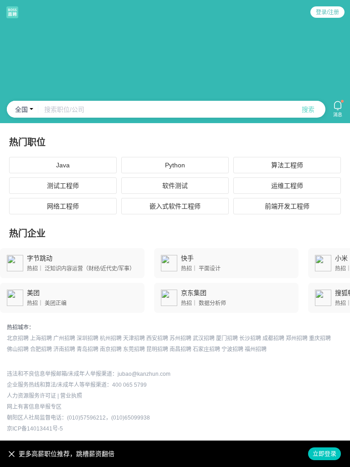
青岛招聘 (87, 349)
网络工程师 (63, 206)
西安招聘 (157, 338)
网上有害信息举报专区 (34, 407)
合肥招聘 (41, 349)
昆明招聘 (157, 349)
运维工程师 (287, 185)
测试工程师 (63, 185)
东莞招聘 (134, 349)
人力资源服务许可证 (31, 396)
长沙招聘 (250, 338)
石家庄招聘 (206, 349)
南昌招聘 (180, 349)
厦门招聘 (227, 338)
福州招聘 (256, 349)
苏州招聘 (180, 338)
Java (63, 165)
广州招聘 (64, 338)
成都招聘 (273, 338)
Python (175, 165)
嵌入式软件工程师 (175, 206)
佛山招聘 (18, 349)
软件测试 (175, 185)
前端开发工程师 (287, 206)
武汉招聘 (204, 338)
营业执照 (71, 396)
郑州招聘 (297, 338)
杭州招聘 (111, 338)
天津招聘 (134, 338)
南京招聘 (111, 349)
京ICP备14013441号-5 (35, 428)
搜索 (308, 109)
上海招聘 (41, 338)
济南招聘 (64, 349)
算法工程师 (287, 165)
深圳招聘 (87, 338)
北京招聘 (18, 338)
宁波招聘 (232, 349)
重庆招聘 (320, 338)
